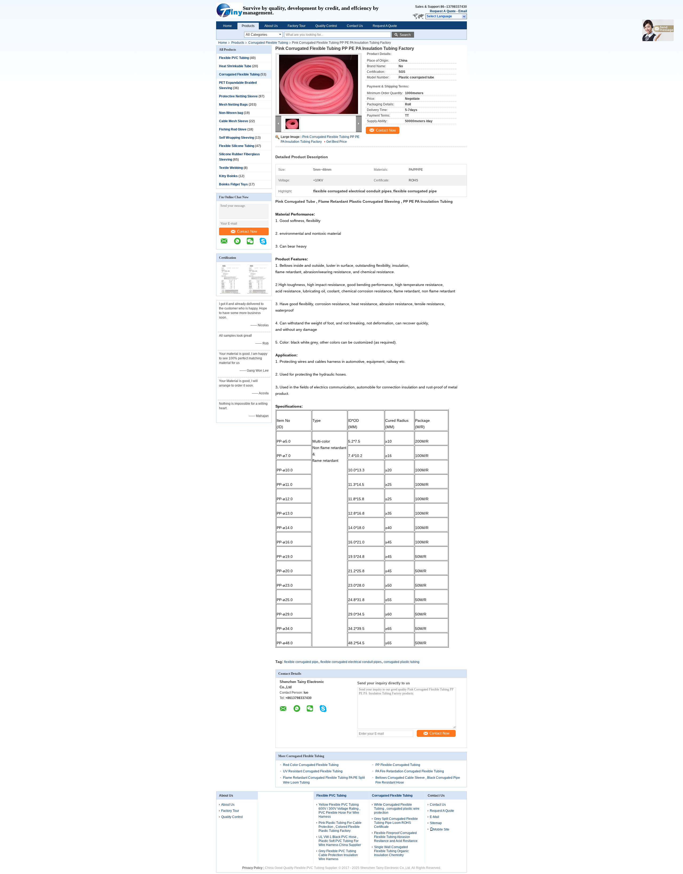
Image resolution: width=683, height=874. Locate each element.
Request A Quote (443, 11)
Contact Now (247, 231)
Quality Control (326, 26)
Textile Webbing (231, 168)
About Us (271, 26)
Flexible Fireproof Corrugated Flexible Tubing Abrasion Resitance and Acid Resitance (396, 837)
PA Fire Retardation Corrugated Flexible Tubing (409, 771)
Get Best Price (336, 142)
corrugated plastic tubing (401, 662)
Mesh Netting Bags (233, 104)
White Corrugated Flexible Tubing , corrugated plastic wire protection (396, 809)
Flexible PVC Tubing (234, 58)
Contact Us (355, 26)
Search (405, 35)
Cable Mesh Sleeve (233, 121)
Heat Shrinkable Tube (235, 66)
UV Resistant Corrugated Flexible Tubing (313, 771)
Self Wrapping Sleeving (236, 138)
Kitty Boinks (228, 176)
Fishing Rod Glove (233, 129)
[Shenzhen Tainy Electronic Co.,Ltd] (229, 10)
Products (248, 26)
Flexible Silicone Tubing (236, 146)
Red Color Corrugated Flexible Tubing (311, 765)
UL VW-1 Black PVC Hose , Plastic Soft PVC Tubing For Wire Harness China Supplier (340, 841)
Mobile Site (441, 829)
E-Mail (434, 817)
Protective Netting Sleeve (238, 96)
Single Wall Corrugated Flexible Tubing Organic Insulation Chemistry (391, 851)
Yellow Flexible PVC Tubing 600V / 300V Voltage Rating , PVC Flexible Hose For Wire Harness (339, 811)
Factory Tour (296, 26)
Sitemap (436, 823)
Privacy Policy (252, 868)
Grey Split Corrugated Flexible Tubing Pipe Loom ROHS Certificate (396, 823)
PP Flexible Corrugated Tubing (397, 765)
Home (227, 26)
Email (462, 11)
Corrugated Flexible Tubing (268, 43)
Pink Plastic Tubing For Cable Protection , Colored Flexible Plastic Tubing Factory (340, 827)
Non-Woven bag (231, 113)
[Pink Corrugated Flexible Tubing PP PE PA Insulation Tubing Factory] (318, 84)
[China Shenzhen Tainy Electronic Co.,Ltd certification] (230, 292)
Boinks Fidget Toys (233, 184)
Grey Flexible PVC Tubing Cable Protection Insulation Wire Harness (338, 855)
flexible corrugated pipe (301, 662)
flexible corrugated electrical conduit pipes (351, 662)
